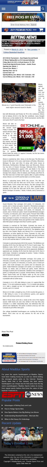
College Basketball (10, 52)
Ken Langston (32, 49)
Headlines (20, 52)
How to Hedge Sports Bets (14, 409)
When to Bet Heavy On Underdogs (17, 419)
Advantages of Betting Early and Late (18, 405)
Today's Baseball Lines (18, 443)
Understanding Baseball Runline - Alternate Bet (21, 416)
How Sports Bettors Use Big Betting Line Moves (22, 412)
